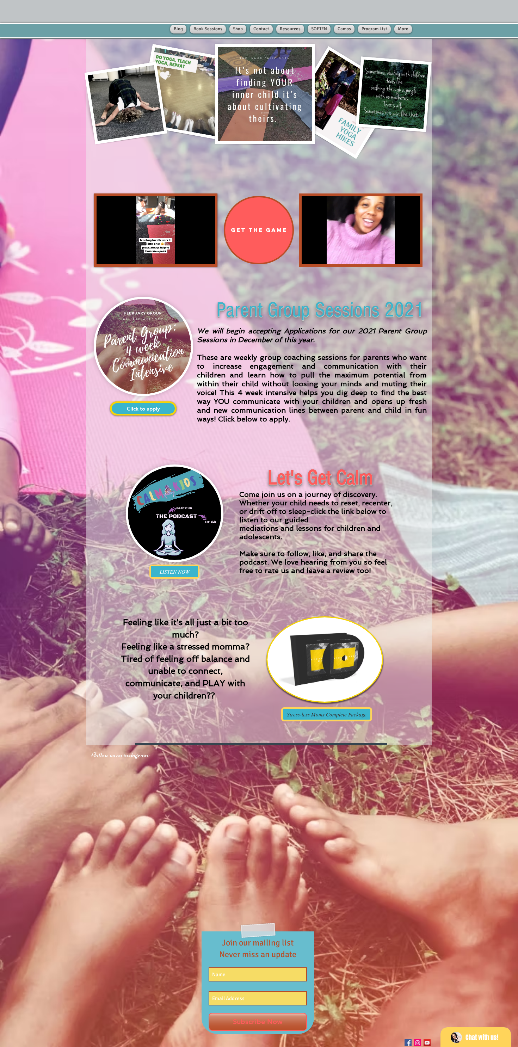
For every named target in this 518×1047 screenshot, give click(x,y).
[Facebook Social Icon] (408, 1042)
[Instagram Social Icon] (417, 1042)
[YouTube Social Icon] (427, 1042)
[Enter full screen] (205, 254)
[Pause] (105, 254)
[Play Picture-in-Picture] (193, 254)
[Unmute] (117, 254)
